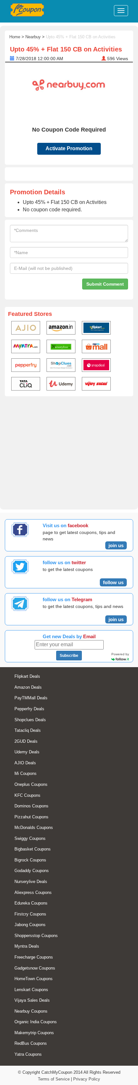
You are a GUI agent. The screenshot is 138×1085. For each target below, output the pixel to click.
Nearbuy (33, 36)
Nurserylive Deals (30, 881)
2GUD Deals (26, 741)
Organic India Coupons (35, 1021)
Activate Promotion (69, 148)
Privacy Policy (86, 1079)
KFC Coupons (27, 795)
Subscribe (69, 655)
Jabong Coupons (30, 924)
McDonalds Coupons (33, 827)
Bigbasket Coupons (32, 849)
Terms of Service (54, 1079)
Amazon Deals (28, 687)
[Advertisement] (69, 451)
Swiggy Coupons (30, 838)
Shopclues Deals (30, 719)
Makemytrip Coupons (34, 1032)
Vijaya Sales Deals (32, 1000)
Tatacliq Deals (27, 730)
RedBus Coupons (30, 1043)
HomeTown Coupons (33, 978)
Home (14, 36)
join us (116, 545)
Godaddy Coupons (31, 870)
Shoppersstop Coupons (36, 935)
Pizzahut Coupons (31, 816)
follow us (113, 582)
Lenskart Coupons (31, 989)
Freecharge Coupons (33, 957)
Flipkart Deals (27, 676)
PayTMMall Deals (30, 697)
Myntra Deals (26, 946)
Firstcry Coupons (30, 914)
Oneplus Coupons (30, 784)
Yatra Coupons (28, 1054)
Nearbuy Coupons (30, 1011)
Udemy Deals (26, 751)
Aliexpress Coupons (33, 892)
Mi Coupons (25, 773)
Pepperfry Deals (29, 708)
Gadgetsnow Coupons (34, 968)
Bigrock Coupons (30, 860)
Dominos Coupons (31, 806)
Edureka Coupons (30, 903)
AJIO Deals (25, 762)
